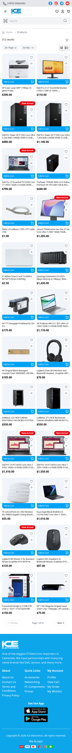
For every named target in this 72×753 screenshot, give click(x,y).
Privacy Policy (10, 695)
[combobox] (36, 21)
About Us (8, 677)
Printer (29, 691)
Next (59, 623)
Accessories (32, 677)
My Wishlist (54, 691)
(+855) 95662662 (16, 3)
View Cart (53, 682)
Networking (32, 682)
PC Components (35, 687)
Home (9, 32)
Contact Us (9, 682)
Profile (51, 677)
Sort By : (26, 47)
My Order (53, 687)
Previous (14, 623)
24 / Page (9, 47)
